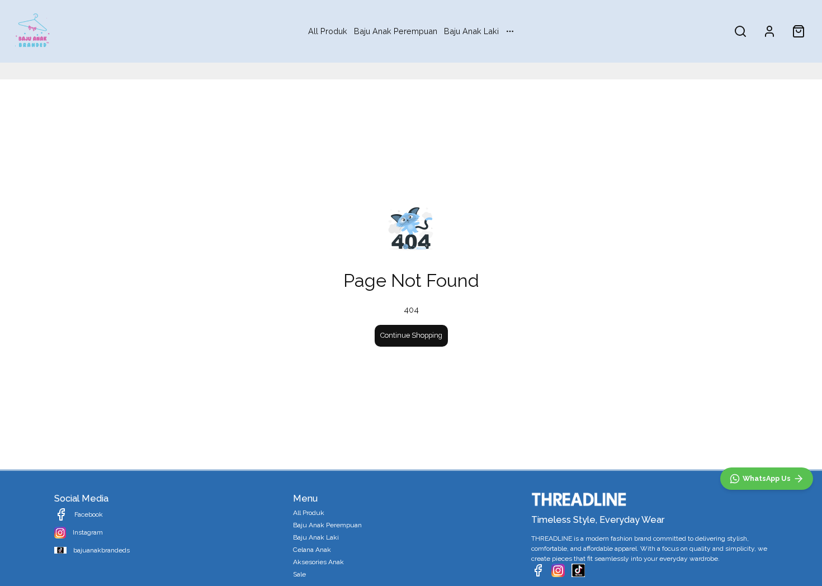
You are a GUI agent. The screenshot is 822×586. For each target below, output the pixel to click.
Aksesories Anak (318, 562)
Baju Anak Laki (471, 31)
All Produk (327, 31)
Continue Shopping (411, 335)
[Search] (740, 31)
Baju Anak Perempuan (395, 31)
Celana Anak (312, 550)
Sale (299, 574)
